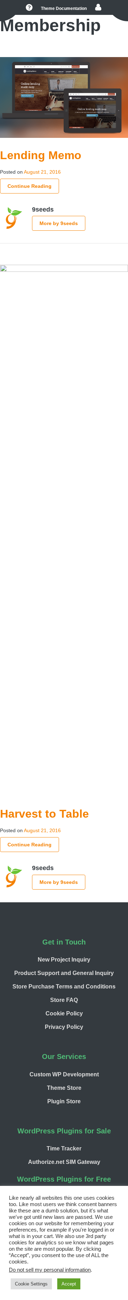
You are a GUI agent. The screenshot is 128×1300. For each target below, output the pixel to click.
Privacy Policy (64, 1027)
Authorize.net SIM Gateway (64, 1162)
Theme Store (64, 1088)
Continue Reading (29, 186)
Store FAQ (64, 1000)
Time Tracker (64, 1148)
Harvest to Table (44, 813)
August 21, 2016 (42, 172)
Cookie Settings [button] (31, 1284)
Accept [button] (69, 1284)
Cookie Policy (64, 1013)
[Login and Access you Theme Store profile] (98, 7)
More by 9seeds (58, 223)
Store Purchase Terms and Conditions (64, 987)
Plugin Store (64, 1101)
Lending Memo (40, 155)
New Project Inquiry (64, 960)
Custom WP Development (64, 1074)
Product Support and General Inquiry (64, 973)
